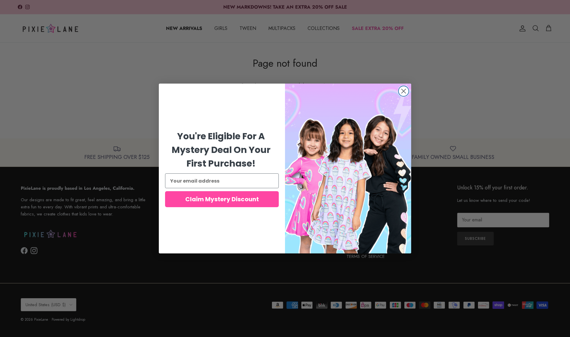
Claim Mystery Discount (222, 199)
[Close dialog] (403, 91)
